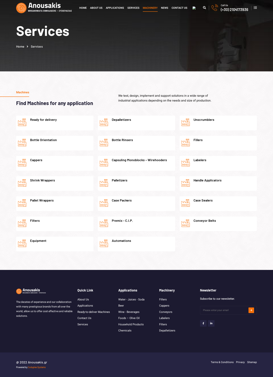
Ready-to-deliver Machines (93, 312)
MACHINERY (150, 8)
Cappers (164, 306)
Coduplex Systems (37, 367)
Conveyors (165, 312)
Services (82, 324)
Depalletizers (167, 330)
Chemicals (124, 330)
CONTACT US (179, 8)
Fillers (163, 299)
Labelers (164, 318)
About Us (83, 299)
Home (20, 46)
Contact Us (84, 318)
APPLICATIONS (115, 8)
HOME (83, 8)
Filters (163, 324)
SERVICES (133, 8)
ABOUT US (96, 8)
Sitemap (252, 362)
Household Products (131, 324)
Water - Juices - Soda (131, 299)
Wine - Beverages (128, 312)
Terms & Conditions (222, 362)
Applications (85, 306)
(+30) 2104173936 (234, 9)
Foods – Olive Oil (129, 318)
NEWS (164, 8)
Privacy (240, 362)
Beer (121, 306)
